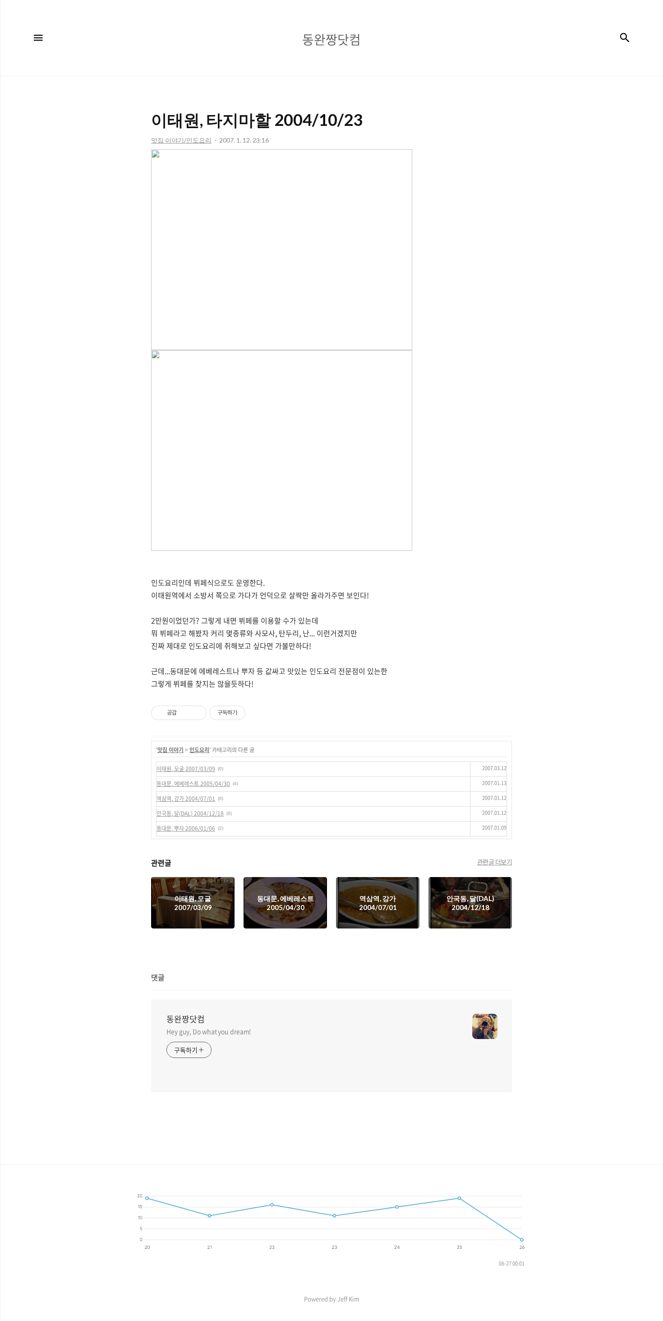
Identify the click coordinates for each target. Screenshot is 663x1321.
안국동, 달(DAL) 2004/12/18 (190, 813)
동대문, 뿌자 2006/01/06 (186, 828)
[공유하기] (185, 713)
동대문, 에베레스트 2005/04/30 (193, 784)
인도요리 (199, 750)
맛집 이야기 (170, 750)
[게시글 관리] (196, 713)
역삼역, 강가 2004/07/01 (186, 798)
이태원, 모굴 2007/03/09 (186, 769)
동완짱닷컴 (185, 1019)
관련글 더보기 (494, 861)
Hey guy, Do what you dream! (208, 1031)
